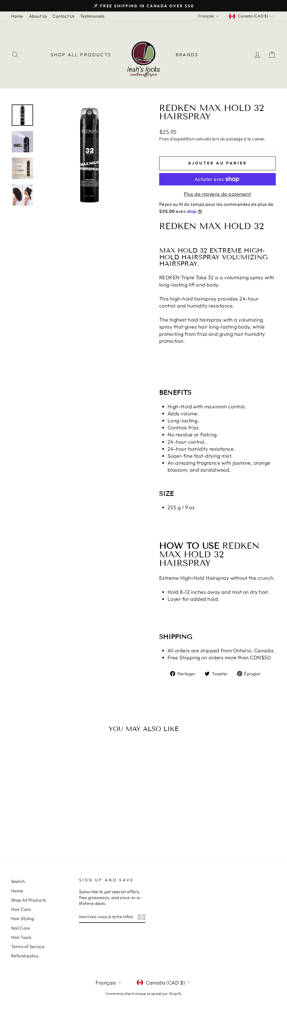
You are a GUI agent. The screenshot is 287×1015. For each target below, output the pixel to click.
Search (18, 881)
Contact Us (63, 16)
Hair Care (21, 909)
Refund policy (25, 955)
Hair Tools (21, 937)
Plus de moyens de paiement (217, 194)
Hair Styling (22, 918)
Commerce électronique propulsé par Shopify (143, 993)
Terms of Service (27, 946)
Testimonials (92, 16)
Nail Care (20, 928)
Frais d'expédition (176, 138)
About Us (38, 16)
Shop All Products (80, 54)
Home (17, 16)
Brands (187, 54)
